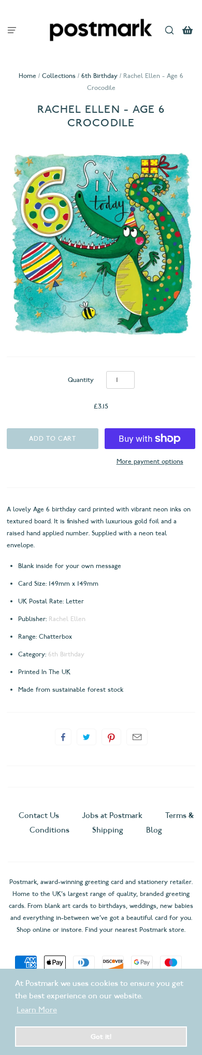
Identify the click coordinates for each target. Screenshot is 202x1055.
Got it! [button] (101, 1036)
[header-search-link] (170, 30)
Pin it (111, 737)
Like (63, 737)
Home (27, 76)
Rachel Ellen (67, 619)
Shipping (107, 830)
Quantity (81, 380)
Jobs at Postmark (112, 815)
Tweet (86, 737)
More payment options (150, 461)
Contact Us (40, 815)
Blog (154, 830)
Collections (59, 76)
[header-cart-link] (188, 30)
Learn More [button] (37, 1009)
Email (137, 737)
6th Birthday (99, 76)
